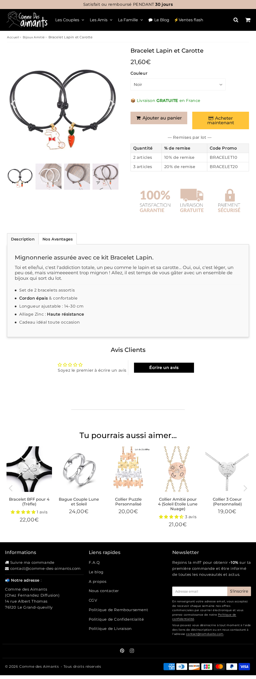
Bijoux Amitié (34, 37)
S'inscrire (239, 591)
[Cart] (247, 20)
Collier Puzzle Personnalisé (128, 501)
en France (128, 4)
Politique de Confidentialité (116, 619)
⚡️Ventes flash (188, 20)
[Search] (236, 20)
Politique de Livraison (110, 628)
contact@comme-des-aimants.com (45, 568)
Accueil (13, 37)
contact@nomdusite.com (205, 634)
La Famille (128, 20)
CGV (93, 600)
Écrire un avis (163, 367)
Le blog (96, 572)
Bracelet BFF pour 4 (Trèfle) (29, 501)
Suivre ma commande (32, 562)
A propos (97, 581)
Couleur (139, 73)
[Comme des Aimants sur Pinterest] (123, 651)
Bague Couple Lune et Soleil (79, 501)
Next (112, 102)
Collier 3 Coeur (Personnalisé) (227, 501)
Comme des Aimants (39, 666)
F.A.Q (94, 562)
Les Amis (99, 20)
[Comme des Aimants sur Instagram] (132, 651)
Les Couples (67, 20)
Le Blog (161, 20)
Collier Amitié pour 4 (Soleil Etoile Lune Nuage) (178, 504)
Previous (13, 102)
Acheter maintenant (220, 120)
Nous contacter (104, 590)
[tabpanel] (20, 176)
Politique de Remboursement (118, 609)
